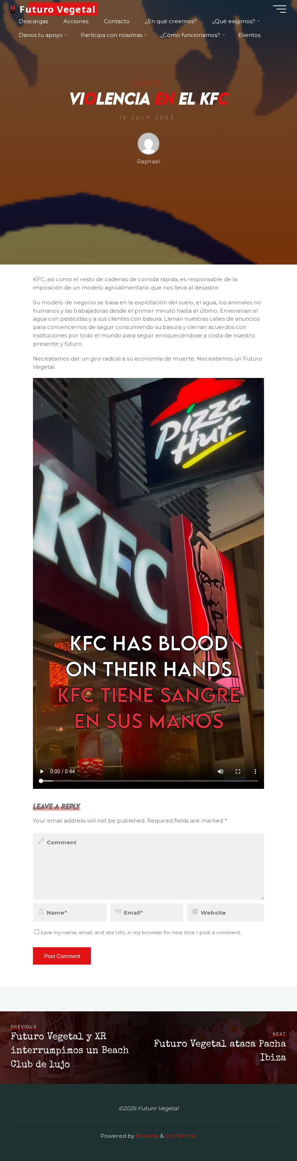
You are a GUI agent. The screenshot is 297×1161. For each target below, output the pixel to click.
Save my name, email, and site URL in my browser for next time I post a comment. (140, 932)
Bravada (146, 1135)
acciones (147, 82)
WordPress (180, 1135)
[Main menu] (279, 9)
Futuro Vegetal (58, 9)
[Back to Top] (268, 1132)
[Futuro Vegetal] (12, 8)
